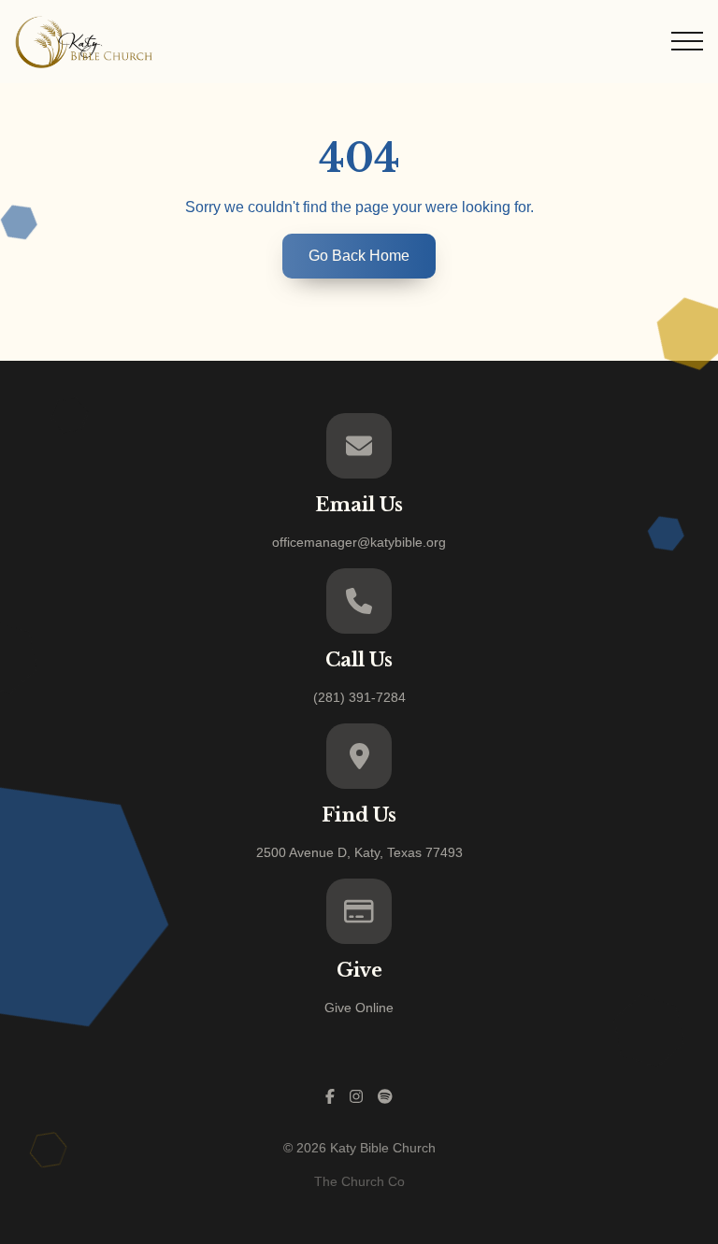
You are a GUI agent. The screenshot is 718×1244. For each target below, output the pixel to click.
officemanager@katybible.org (359, 542)
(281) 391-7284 (359, 697)
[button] (687, 41)
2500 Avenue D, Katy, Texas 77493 (359, 852)
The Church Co (359, 1181)
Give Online (359, 1007)
